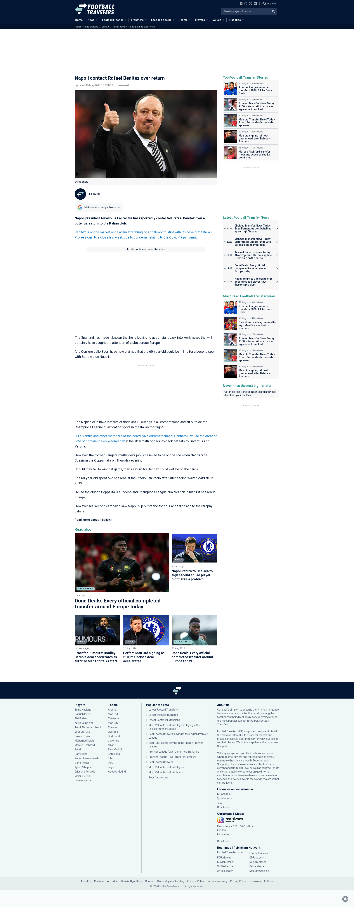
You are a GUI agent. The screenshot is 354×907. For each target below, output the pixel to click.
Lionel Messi (82, 762)
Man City (113, 722)
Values (217, 19)
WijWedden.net (226, 866)
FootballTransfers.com (230, 852)
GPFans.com (256, 857)
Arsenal (112, 709)
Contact (149, 881)
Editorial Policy (195, 881)
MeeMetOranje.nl (259, 870)
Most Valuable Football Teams (166, 772)
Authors (268, 881)
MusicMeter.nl (257, 862)
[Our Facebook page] (240, 4)
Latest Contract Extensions (164, 719)
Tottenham (114, 718)
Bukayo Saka (82, 736)
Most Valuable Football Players (166, 767)
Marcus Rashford (85, 745)
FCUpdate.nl (224, 857)
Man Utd (113, 714)
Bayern (112, 767)
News (91, 19)
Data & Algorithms (131, 881)
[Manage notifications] (345, 899)
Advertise (112, 881)
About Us (86, 881)
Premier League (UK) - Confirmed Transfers (174, 751)
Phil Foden (81, 718)
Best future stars (158, 777)
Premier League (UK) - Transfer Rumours (172, 756)
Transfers (137, 19)
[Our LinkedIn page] (255, 4)
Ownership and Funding (170, 881)
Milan (111, 745)
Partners (99, 881)
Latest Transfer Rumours (163, 714)
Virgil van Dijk (82, 731)
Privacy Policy (238, 881)
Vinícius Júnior (83, 776)
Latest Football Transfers (163, 709)
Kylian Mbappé (83, 767)
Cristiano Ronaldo (85, 771)
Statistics (235, 19)
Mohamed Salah (84, 740)
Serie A (105, 26)
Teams (183, 19)
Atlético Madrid (117, 771)
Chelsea (112, 727)
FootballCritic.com (259, 853)
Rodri (78, 749)
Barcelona (114, 753)
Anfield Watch (225, 870)
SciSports (222, 746)
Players (200, 19)
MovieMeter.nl (225, 862)
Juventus (113, 740)
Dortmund (114, 736)
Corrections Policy (217, 881)
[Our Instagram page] (245, 4)
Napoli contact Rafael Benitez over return (134, 26)
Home (79, 19)
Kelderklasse (256, 866)
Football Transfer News (86, 26)
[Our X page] (250, 4)
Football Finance (113, 19)
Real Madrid (115, 749)
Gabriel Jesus (82, 714)
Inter (110, 758)
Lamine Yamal (83, 780)
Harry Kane (81, 753)
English (271, 3)
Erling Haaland (83, 709)
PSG (110, 762)
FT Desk (94, 194)
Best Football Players (161, 762)
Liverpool (113, 731)
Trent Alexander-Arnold (88, 727)
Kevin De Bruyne (84, 722)
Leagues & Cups (161, 19)
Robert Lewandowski (87, 758)
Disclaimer (255, 881)
